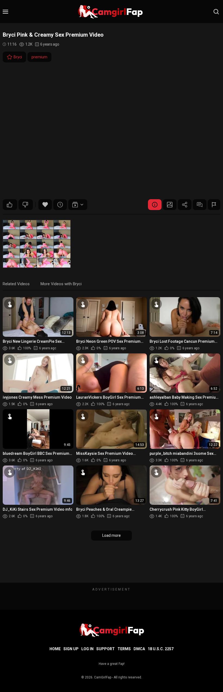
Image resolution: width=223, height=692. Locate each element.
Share (184, 204)
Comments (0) (199, 204)
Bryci (18, 57)
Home (55, 649)
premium (39, 57)
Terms (124, 649)
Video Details (155, 204)
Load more (111, 535)
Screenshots (169, 204)
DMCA (139, 649)
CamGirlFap (102, 677)
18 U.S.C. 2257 (161, 649)
